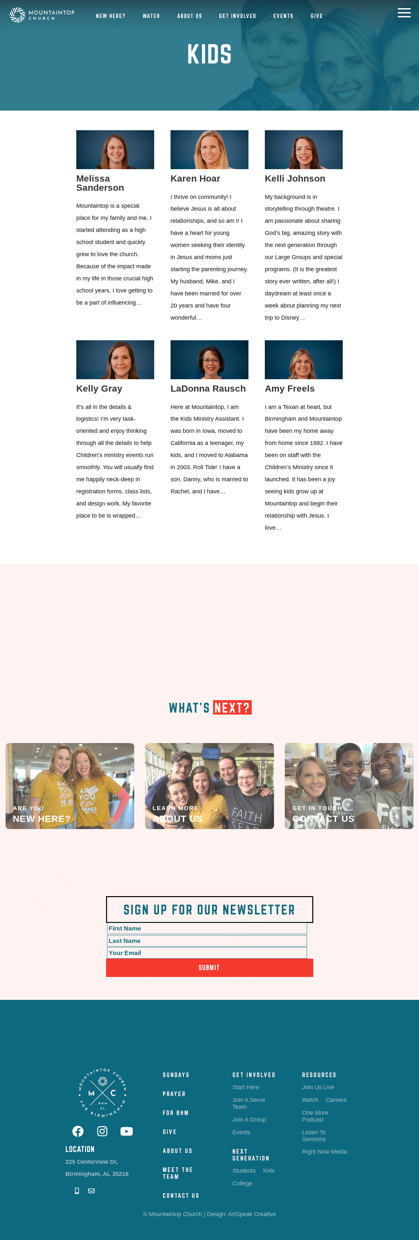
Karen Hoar (195, 178)
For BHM (176, 1112)
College (242, 1183)
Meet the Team (178, 1173)
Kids (269, 1170)
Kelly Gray (99, 388)
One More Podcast (315, 1116)
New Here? (111, 16)
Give (317, 16)
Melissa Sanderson (100, 183)
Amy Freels (290, 388)
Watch (151, 16)
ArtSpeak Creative (252, 1214)
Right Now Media (324, 1151)
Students (244, 1170)
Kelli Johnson (295, 178)
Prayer (174, 1093)
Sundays (176, 1074)
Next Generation (251, 1155)
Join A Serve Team (248, 1103)
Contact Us (181, 1195)
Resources (319, 1074)
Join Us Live (318, 1087)
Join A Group (249, 1119)
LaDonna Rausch (208, 388)
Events (283, 16)
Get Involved (237, 16)
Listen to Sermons (314, 1136)
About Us (189, 16)
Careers (336, 1100)
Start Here (245, 1087)
